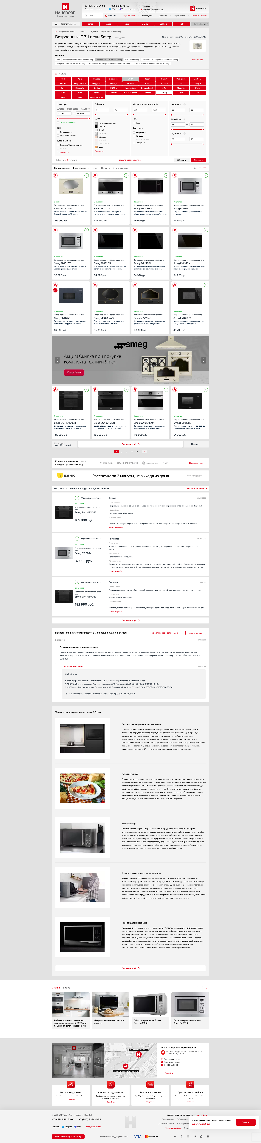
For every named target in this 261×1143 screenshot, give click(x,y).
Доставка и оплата (166, 1123)
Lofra (164, 88)
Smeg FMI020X (69, 262)
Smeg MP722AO (149, 316)
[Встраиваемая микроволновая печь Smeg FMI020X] (71, 240)
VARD (63, 97)
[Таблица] (204, 168)
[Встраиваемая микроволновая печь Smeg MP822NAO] (110, 295)
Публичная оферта (185, 1119)
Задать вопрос (195, 633)
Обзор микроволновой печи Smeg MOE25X (150, 1010)
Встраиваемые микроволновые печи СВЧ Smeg (109, 63)
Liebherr (163, 24)
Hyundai (164, 83)
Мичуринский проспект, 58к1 (153, 9)
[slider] (57, 118)
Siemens (147, 93)
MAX (123, 9)
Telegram (115, 9)
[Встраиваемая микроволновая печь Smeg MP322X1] (110, 185)
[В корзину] (85, 220)
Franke (63, 83)
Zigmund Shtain (96, 97)
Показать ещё (129, 444)
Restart (113, 93)
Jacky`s (198, 83)
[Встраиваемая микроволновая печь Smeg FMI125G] (71, 295)
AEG (63, 79)
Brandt (164, 79)
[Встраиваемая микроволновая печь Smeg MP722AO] (150, 295)
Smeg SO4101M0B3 (69, 421)
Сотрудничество (184, 1123)
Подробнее (71, 1099)
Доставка (163, 16)
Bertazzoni (113, 79)
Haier (147, 83)
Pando (96, 93)
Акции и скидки (129, 16)
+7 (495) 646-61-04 (95, 6)
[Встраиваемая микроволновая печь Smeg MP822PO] (71, 185)
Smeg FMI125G (69, 316)
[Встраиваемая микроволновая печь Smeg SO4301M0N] (110, 400)
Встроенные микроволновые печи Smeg (160, 60)
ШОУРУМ (112, 16)
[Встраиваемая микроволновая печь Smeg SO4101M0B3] (71, 400)
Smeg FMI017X (188, 207)
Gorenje (113, 83)
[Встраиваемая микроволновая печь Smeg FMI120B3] (190, 400)
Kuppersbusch (147, 88)
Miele (127, 24)
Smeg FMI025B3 (188, 316)
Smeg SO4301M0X (149, 421)
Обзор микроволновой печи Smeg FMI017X (190, 1010)
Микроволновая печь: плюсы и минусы (110, 1010)
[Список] (200, 168)
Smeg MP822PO (69, 207)
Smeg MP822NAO (109, 316)
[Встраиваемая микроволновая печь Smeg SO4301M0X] (150, 400)
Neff (182, 24)
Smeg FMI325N (109, 262)
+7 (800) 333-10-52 (119, 6)
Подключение (179, 16)
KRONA (113, 88)
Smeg (90, 24)
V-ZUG (145, 24)
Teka (181, 93)
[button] (60, 185)
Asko (108, 24)
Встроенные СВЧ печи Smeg (109, 60)
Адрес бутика (147, 16)
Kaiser (63, 88)
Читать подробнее (116, 527)
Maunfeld (181, 88)
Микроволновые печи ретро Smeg (78, 60)
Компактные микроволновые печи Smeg (151, 63)
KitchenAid (79, 88)
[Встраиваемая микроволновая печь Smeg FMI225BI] (150, 240)
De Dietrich (181, 79)
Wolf (80, 97)
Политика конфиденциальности (114, 1137)
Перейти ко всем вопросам (163, 633)
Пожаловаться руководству (68, 1136)
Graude (130, 83)
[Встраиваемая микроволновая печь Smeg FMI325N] (110, 240)
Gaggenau (96, 83)
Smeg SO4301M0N (109, 421)
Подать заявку (196, 463)
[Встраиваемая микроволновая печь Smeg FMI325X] (190, 240)
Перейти (169, 1073)
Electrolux (198, 79)
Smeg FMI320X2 (149, 207)
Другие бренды (200, 24)
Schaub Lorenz (130, 93)
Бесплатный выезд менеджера (180, 1115)
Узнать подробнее (201, 1124)
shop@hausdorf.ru (93, 1127)
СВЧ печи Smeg (132, 60)
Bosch (147, 79)
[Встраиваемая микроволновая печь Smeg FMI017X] (190, 185)
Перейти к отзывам (196, 488)
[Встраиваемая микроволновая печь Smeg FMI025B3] (190, 295)
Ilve (181, 83)
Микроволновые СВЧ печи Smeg (71, 63)
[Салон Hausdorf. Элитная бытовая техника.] (56, 32)
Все (58, 60)
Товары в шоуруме (199, 16)
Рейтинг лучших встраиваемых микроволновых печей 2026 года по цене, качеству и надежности (71, 1010)
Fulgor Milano (80, 83)
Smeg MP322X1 (109, 207)
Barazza (96, 79)
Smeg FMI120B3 (188, 421)
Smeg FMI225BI (149, 262)
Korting (97, 88)
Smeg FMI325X (188, 262)
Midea (197, 88)
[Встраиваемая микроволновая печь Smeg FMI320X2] (150, 185)
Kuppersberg (130, 88)
